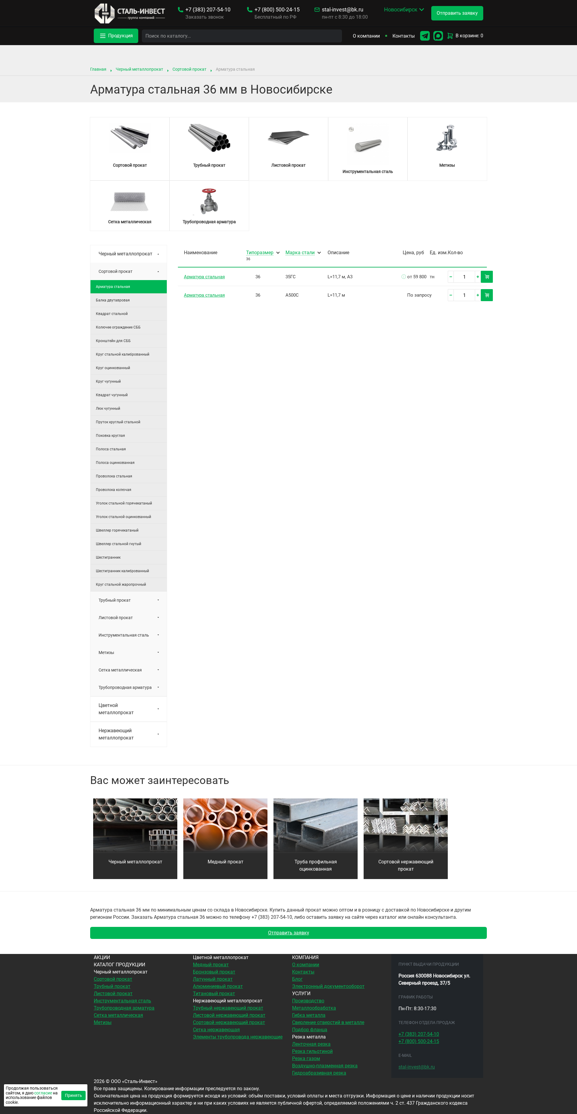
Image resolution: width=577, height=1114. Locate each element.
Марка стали (300, 252)
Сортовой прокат (189, 69)
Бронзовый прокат (214, 972)
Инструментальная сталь (124, 635)
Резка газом (306, 1058)
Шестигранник (108, 557)
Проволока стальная (114, 476)
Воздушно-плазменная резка (325, 1066)
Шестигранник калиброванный (122, 571)
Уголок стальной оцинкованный (123, 517)
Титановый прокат (214, 993)
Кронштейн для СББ (113, 341)
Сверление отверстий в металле (328, 1022)
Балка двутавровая (113, 300)
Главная (98, 69)
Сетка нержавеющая (216, 1029)
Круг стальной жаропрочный (121, 584)
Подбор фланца (309, 1029)
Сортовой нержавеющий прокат (405, 865)
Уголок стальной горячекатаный (124, 503)
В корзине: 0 (469, 36)
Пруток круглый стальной (118, 422)
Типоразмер (259, 252)
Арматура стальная (204, 276)
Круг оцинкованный (113, 368)
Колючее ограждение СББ (118, 327)
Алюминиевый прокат (218, 986)
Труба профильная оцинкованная (316, 865)
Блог (297, 979)
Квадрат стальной (112, 314)
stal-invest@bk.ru (342, 10)
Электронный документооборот (328, 986)
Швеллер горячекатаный (117, 530)
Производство (308, 1001)
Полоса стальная (111, 449)
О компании (366, 36)
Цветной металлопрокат (116, 708)
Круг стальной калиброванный (122, 354)
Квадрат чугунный (112, 395)
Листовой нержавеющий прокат (229, 1015)
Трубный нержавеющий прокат (228, 1008)
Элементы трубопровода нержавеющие (237, 1037)
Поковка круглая (110, 436)
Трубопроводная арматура (125, 687)
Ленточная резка (311, 1044)
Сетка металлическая (120, 670)
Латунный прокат (213, 979)
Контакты (403, 36)
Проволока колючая (113, 490)
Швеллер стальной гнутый (118, 544)
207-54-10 (207, 10)
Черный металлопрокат (139, 69)
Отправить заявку (288, 933)
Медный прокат (225, 862)
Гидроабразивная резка (319, 1073)
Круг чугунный (108, 381)
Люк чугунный (108, 408)
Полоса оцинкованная (115, 463)
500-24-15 (277, 10)
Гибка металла (308, 1015)
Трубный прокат (115, 600)
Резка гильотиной (312, 1051)
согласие (43, 1093)
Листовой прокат (116, 617)
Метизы (106, 652)
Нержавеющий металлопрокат (116, 734)
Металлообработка (314, 1008)
